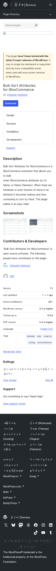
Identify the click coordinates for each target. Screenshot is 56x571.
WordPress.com (13, 486)
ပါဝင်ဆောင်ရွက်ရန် (41, 459)
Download (10, 103)
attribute (31, 336)
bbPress (9, 497)
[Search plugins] (36, 25)
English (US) (46, 329)
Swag (34, 476)
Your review (9, 380)
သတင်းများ (8, 428)
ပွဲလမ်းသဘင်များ (38, 465)
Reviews (11, 123)
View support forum (14, 403)
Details (10, 115)
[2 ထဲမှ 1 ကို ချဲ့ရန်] (22, 222)
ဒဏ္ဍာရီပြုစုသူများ (13, 470)
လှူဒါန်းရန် (37, 470)
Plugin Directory (11, 14)
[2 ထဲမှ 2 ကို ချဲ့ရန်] (48, 222)
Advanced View (12, 351)
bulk (39, 336)
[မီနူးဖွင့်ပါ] (51, 4)
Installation (12, 131)
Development (14, 139)
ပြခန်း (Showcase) (41, 423)
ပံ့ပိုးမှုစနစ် (10, 465)
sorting (31, 342)
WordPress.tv (12, 476)
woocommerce (44, 342)
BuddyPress (11, 503)
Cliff (12, 276)
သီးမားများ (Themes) (39, 428)
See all (49, 380)
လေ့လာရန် (8, 459)
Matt (7, 492)
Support (10, 147)
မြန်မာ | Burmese (20, 517)
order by (48, 336)
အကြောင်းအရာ (9, 423)
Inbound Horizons (17, 94)
